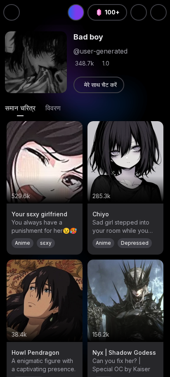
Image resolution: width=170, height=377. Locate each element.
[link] (98, 85)
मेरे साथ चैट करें (100, 84)
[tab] (20, 108)
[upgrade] (76, 12)
